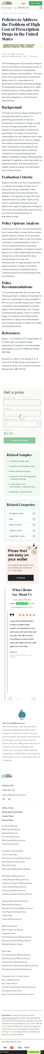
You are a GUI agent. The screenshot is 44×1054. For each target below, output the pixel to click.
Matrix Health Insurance (20, 471)
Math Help (6, 951)
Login (23, 3)
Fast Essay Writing (10, 844)
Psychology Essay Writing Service (17, 937)
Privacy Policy (7, 820)
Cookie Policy (7, 816)
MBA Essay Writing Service (13, 840)
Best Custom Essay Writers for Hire (17, 994)
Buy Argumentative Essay (13, 862)
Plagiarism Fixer (8, 933)
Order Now (34, 1052)
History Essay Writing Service (15, 962)
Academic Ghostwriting (12, 851)
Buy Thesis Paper (9, 983)
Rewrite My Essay (9, 833)
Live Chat (8, 8)
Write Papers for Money (12, 930)
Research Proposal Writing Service (17, 908)
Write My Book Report (12, 904)
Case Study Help (9, 854)
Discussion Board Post (12, 991)
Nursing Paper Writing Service (15, 901)
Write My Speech (9, 926)
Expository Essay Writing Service (16, 940)
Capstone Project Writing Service (17, 883)
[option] (23, 634)
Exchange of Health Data (21, 492)
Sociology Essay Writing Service (16, 955)
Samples (5, 13)
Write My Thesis (9, 865)
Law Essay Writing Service (13, 890)
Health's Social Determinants (22, 466)
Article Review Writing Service (15, 879)
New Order (35, 3)
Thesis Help (7, 915)
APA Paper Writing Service (13, 876)
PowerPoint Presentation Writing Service (20, 965)
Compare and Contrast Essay (15, 976)
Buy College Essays (10, 980)
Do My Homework (9, 826)
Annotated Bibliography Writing (16, 869)
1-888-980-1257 (23, 8)
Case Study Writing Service (14, 887)
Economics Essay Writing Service (16, 858)
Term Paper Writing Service (14, 912)
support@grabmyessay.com (14, 795)
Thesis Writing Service (12, 919)
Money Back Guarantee (12, 812)
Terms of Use (7, 808)
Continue (20, 578)
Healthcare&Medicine (19, 13)
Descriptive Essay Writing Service (17, 969)
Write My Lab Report (11, 829)
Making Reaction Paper (12, 944)
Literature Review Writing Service (17, 894)
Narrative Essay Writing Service (16, 958)
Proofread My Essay (11, 837)
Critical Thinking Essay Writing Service (19, 987)
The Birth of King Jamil (19, 461)
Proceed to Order (19, 440)
